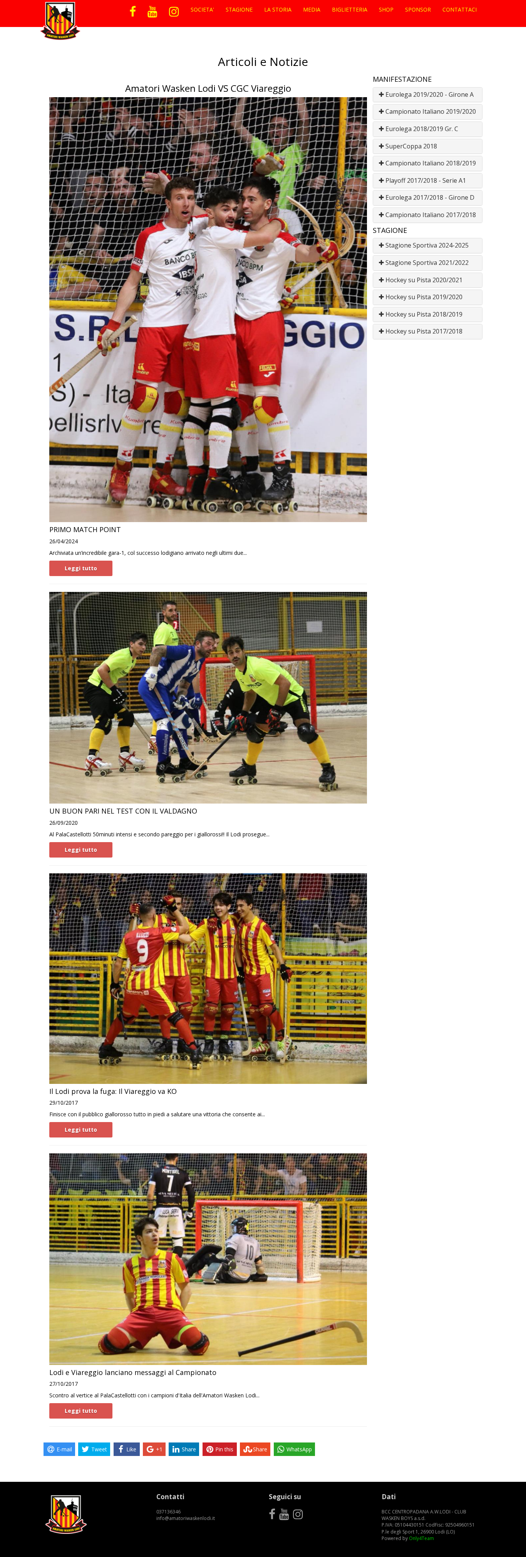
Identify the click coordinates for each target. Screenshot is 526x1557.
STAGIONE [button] (239, 9)
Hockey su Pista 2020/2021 (423, 280)
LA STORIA (277, 9)
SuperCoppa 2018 (410, 146)
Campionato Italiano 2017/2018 (430, 215)
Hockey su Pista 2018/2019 (423, 314)
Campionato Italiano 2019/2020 (430, 111)
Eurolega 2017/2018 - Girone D (429, 197)
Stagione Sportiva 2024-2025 (426, 245)
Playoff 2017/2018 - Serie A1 (425, 180)
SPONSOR (418, 9)
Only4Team (421, 1538)
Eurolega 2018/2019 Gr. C (421, 129)
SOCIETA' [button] (202, 9)
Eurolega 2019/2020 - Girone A (429, 94)
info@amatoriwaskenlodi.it (185, 1518)
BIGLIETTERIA (349, 9)
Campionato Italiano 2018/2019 (430, 163)
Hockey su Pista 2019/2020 (423, 297)
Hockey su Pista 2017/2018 (423, 331)
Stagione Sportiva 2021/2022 (426, 262)
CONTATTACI (459, 9)
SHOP (386, 9)
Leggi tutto (81, 568)
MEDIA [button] (311, 9)
